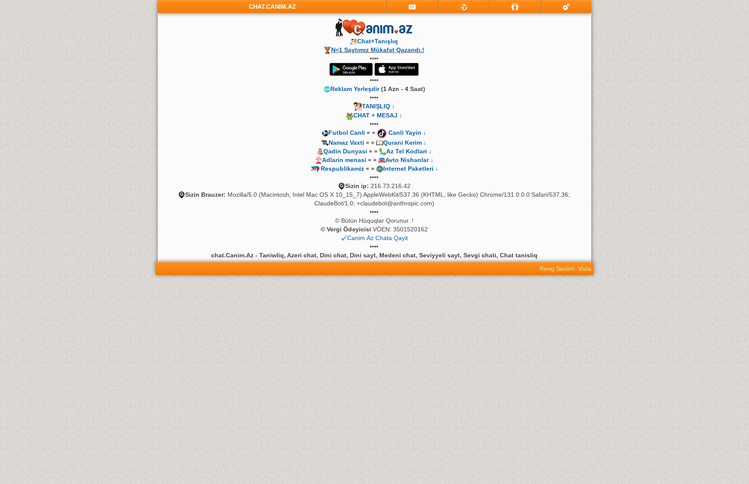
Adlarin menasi (344, 159)
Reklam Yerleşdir (354, 88)
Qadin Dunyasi (345, 151)
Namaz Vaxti (347, 142)
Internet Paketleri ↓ (410, 168)
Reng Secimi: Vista (565, 268)
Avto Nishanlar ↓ (409, 159)
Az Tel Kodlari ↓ (409, 151)
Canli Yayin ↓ (407, 132)
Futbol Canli (347, 132)
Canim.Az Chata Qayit (377, 237)
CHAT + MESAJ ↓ (377, 115)
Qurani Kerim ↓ (405, 142)
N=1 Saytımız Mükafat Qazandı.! (377, 49)
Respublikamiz (342, 168)
